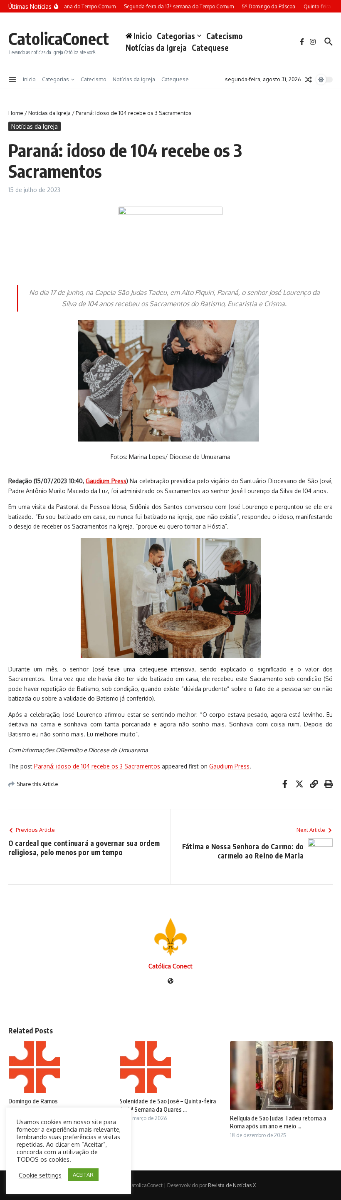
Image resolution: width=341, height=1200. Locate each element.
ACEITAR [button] (83, 1174)
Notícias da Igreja (156, 47)
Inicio (29, 79)
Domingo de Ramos (33, 1101)
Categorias (176, 36)
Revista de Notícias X (232, 1185)
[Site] (170, 981)
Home (15, 113)
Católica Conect (170, 966)
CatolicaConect (58, 38)
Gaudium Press (229, 766)
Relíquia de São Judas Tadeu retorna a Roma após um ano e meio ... (278, 1122)
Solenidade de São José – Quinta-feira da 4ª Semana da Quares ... (167, 1105)
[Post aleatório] (308, 79)
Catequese (210, 47)
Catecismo (224, 36)
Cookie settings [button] (40, 1175)
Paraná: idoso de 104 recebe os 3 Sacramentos (97, 766)
